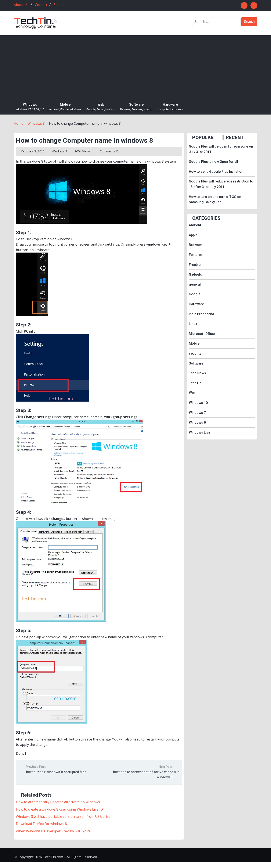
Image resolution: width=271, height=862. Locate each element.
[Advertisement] (135, 67)
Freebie (194, 265)
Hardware (170, 106)
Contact (41, 4)
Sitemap (60, 4)
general (195, 284)
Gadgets (195, 274)
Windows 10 (198, 403)
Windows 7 (197, 413)
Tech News (197, 373)
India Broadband (201, 314)
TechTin (195, 383)
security (195, 353)
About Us (21, 4)
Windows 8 (59, 151)
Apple (193, 235)
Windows (30, 106)
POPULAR (203, 137)
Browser (195, 245)
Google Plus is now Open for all (213, 162)
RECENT (235, 137)
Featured (196, 255)
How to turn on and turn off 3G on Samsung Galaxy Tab (215, 199)
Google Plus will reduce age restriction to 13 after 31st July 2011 (221, 184)
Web (100, 106)
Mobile (65, 106)
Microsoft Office (202, 334)
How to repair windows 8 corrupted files (55, 772)
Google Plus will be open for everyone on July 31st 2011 (221, 149)
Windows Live (199, 432)
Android (195, 225)
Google (194, 294)
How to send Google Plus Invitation (216, 172)
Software (136, 106)
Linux (193, 324)
